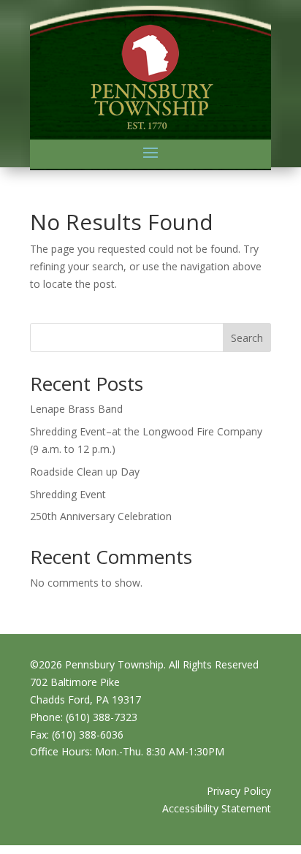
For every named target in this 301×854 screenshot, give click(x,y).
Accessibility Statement (216, 808)
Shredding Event (68, 494)
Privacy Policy (239, 791)
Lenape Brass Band (76, 409)
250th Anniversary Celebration (101, 516)
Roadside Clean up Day (85, 472)
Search (247, 338)
